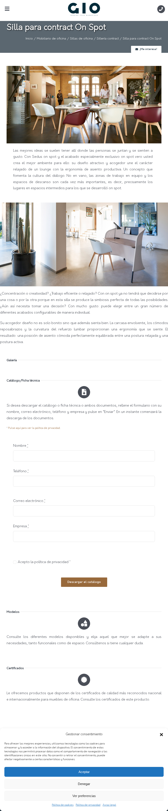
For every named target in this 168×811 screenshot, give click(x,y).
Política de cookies (63, 805)
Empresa (21, 526)
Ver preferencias (84, 796)
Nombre (20, 446)
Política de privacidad (88, 805)
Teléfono (21, 471)
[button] (161, 734)
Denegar (84, 784)
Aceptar (84, 772)
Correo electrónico (29, 501)
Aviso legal (109, 805)
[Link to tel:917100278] (161, 9)
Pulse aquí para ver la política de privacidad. (34, 428)
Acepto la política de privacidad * (44, 562)
